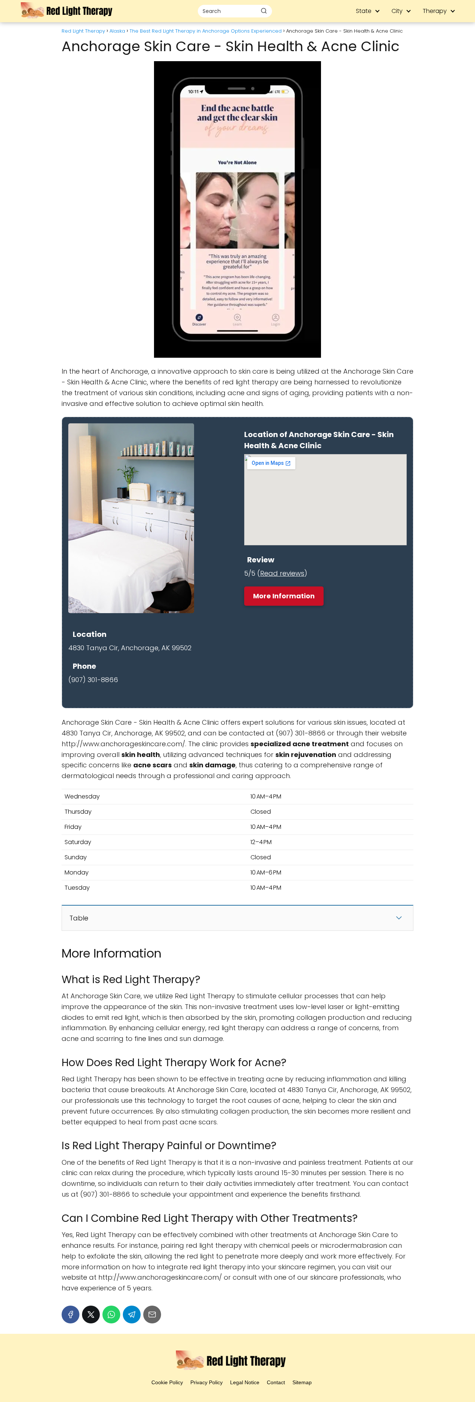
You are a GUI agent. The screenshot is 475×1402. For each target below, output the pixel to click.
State (363, 11)
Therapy (435, 11)
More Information (284, 596)
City (397, 11)
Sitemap (302, 1382)
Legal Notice (244, 1382)
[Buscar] (264, 11)
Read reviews (282, 573)
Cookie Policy (167, 1382)
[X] (91, 1314)
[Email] (152, 1314)
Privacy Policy (206, 1382)
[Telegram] (132, 1314)
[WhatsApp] (111, 1314)
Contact (276, 1382)
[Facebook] (70, 1314)
